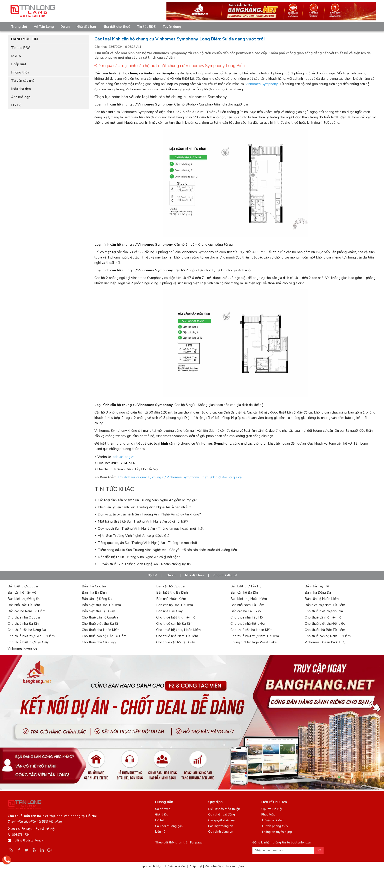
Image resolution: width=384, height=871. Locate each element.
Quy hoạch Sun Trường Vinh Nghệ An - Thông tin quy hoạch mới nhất (151, 528)
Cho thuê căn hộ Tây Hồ (323, 617)
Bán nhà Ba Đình (94, 592)
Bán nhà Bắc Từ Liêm (24, 605)
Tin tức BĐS (146, 26)
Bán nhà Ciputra (94, 586)
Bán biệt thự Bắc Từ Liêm (101, 605)
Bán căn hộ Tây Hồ (22, 592)
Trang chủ (19, 26)
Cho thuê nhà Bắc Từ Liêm (325, 630)
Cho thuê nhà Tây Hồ (246, 617)
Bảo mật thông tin (220, 826)
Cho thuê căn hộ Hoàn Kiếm (251, 630)
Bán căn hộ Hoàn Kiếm (322, 599)
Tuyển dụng (171, 26)
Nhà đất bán (86, 26)
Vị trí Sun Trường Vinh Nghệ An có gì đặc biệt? (134, 535)
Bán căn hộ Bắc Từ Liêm (174, 605)
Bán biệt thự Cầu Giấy (98, 611)
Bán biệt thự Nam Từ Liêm (325, 605)
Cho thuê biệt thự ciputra (324, 611)
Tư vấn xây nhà (22, 80)
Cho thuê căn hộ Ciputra (100, 617)
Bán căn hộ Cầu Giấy (245, 611)
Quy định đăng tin (220, 831)
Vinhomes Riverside (22, 648)
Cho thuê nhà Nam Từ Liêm (177, 636)
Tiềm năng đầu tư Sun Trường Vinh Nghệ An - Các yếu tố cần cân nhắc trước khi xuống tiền (167, 549)
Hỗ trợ (159, 820)
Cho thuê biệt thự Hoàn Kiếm (178, 630)
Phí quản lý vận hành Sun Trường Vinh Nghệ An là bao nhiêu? (144, 507)
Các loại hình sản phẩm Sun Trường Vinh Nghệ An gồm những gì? (147, 500)
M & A (16, 56)
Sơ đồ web (162, 809)
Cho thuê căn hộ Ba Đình (174, 623)
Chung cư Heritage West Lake (253, 642)
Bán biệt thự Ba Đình (172, 592)
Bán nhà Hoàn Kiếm (171, 599)
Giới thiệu (161, 814)
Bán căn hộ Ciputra (170, 586)
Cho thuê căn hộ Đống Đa (27, 630)
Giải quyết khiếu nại (221, 820)
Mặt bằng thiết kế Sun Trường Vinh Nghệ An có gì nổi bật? (143, 521)
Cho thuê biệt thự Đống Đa (325, 623)
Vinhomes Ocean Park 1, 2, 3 (326, 642)
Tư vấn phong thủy (274, 826)
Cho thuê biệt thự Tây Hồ (175, 617)
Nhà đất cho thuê (116, 26)
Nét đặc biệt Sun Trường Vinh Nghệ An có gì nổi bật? (139, 557)
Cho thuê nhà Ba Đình (24, 623)
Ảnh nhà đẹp (20, 97)
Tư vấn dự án (234, 866)
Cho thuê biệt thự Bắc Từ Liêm (31, 636)
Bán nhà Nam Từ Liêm (247, 605)
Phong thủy (20, 72)
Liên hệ (160, 831)
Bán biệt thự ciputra (23, 586)
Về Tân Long (44, 26)
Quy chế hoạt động (221, 814)
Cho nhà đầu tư (225, 575)
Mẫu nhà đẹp (21, 88)
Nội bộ (16, 105)
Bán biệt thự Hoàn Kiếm (248, 599)
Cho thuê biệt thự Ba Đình (101, 623)
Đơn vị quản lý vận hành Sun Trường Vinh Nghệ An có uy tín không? (149, 514)
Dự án (65, 26)
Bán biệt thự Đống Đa (24, 599)
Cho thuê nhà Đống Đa (247, 623)
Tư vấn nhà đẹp (272, 820)
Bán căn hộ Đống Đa (97, 599)
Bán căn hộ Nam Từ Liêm (27, 611)
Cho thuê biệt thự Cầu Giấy (28, 642)
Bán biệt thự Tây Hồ (245, 586)
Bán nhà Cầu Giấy (169, 611)
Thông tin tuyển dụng (276, 832)
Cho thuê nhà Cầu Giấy (99, 642)
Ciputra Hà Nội (271, 809)
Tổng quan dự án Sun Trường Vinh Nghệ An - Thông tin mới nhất (147, 542)
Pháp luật (18, 64)
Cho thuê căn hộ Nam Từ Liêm (328, 636)
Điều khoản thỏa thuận (224, 809)
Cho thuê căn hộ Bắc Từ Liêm (104, 636)
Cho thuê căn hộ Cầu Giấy (175, 642)
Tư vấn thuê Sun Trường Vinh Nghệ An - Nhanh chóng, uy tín (144, 564)
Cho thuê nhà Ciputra (24, 617)
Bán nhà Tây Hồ (317, 586)
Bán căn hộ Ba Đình (245, 592)
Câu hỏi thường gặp (169, 826)
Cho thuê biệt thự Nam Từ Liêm (254, 636)
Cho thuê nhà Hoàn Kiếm (101, 630)
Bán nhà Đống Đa (318, 592)
